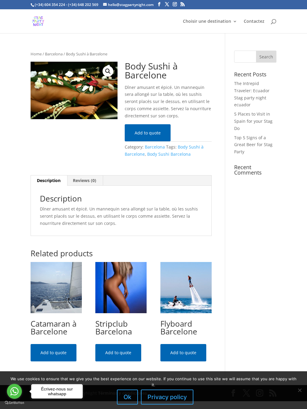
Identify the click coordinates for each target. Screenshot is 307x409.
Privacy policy (167, 397)
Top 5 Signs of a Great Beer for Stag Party (253, 145)
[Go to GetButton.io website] (14, 403)
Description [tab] (49, 180)
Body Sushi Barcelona (169, 154)
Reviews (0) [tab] (84, 180)
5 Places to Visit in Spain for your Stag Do (253, 121)
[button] (108, 71)
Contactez (254, 21)
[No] (300, 390)
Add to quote (148, 133)
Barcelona (54, 54)
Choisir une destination (207, 21)
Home (36, 54)
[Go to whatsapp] (14, 391)
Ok (127, 397)
